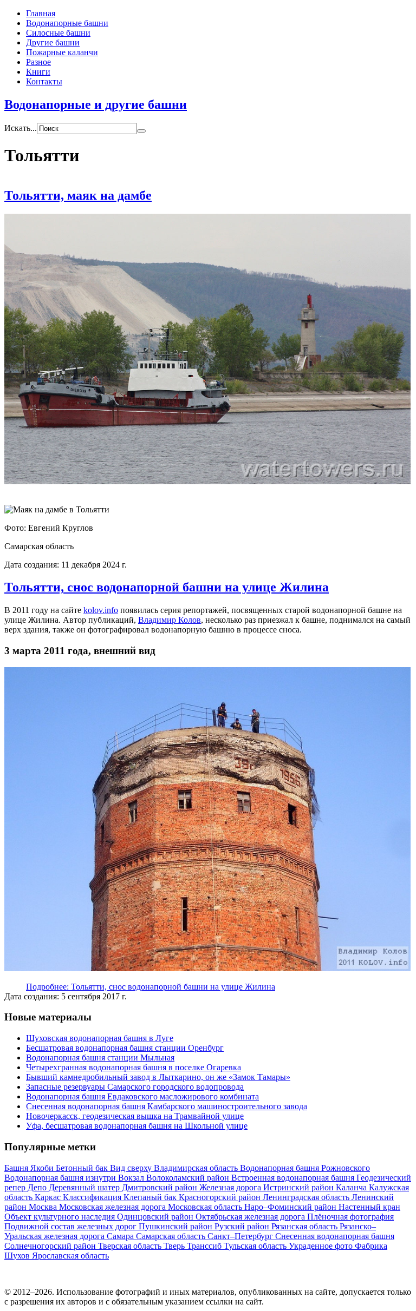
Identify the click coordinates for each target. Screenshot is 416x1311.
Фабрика (371, 1245)
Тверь (175, 1245)
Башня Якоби (30, 1167)
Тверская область (131, 1245)
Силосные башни (58, 32)
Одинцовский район (156, 1216)
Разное (38, 62)
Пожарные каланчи (62, 52)
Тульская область (256, 1245)
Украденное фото (322, 1245)
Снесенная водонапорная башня (334, 1236)
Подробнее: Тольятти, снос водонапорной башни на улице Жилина (150, 986)
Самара (121, 1236)
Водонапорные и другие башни (95, 104)
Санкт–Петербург (241, 1236)
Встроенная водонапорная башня (293, 1177)
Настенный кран (369, 1206)
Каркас (49, 1197)
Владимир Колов (169, 619)
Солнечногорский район (51, 1245)
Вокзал (132, 1177)
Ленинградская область (307, 1197)
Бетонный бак (83, 1167)
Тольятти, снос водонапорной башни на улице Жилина (166, 587)
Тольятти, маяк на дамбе (78, 195)
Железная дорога (231, 1187)
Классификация (93, 1197)
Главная (40, 13)
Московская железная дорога (113, 1206)
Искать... (20, 128)
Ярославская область (70, 1255)
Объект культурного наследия (60, 1216)
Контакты (44, 81)
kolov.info (100, 610)
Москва (44, 1206)
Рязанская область (305, 1226)
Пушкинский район (176, 1226)
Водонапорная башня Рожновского (305, 1167)
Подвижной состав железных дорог (71, 1226)
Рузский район (242, 1226)
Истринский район (299, 1187)
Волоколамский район (188, 1177)
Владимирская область (197, 1167)
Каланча (352, 1187)
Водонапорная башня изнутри (61, 1177)
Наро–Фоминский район (291, 1206)
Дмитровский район (160, 1187)
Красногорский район (221, 1197)
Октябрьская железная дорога (251, 1216)
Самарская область (171, 1236)
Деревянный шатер (85, 1187)
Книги (38, 71)
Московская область (206, 1206)
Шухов (18, 1255)
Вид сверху (132, 1167)
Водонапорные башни (67, 23)
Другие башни (53, 42)
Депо (38, 1187)
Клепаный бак (151, 1197)
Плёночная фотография (350, 1216)
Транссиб (205, 1245)
